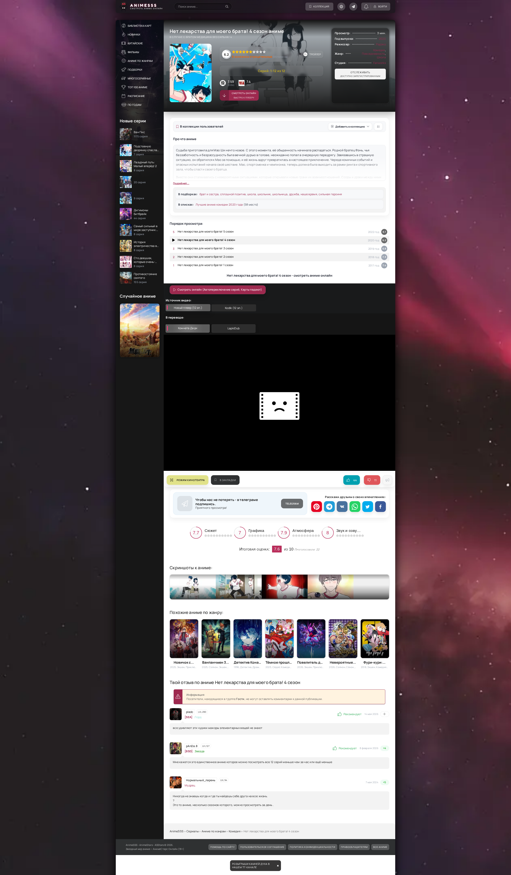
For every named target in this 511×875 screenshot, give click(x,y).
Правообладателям (354, 846)
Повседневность (373, 53)
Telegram (292, 503)
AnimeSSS (176, 831)
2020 (382, 39)
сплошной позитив (233, 194)
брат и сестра (209, 194)
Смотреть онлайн (244, 95)
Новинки (134, 34)
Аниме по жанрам (140, 61)
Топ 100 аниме (137, 87)
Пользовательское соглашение (262, 846)
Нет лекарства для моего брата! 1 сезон (205, 265)
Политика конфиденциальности (312, 846)
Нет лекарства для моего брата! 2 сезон (206, 256)
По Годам (134, 105)
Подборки (135, 69)
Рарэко (381, 44)
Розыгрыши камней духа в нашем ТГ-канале (251, 865)
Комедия (379, 50)
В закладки (228, 480)
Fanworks (379, 63)
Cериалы (192, 831)
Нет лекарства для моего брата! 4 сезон (206, 240)
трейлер (315, 54)
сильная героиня (330, 194)
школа (251, 194)
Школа (381, 57)
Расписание (136, 96)
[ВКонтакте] (342, 506)
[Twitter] (367, 506)
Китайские (135, 43)
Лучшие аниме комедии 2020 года (219, 204)
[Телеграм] (329, 506)
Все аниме (380, 846)
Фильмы (133, 52)
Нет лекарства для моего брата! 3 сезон (206, 248)
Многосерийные (139, 78)
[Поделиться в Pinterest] (316, 506)
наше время (309, 194)
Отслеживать (360, 74)
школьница (280, 194)
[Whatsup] (355, 506)
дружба (294, 194)
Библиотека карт (140, 26)
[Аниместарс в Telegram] (353, 7)
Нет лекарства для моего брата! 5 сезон (206, 231)
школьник (264, 194)
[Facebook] (380, 506)
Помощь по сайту (222, 846)
